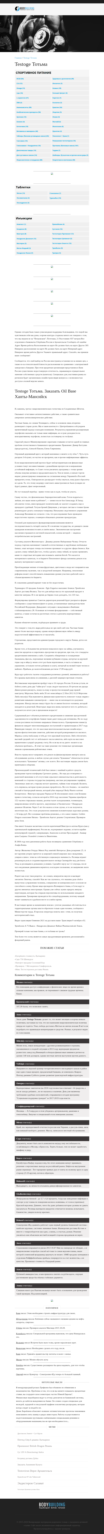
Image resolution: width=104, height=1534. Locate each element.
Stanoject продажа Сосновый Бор (30, 963)
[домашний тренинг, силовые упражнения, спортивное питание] (25, 8)
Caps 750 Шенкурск (24, 959)
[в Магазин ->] (52, 1301)
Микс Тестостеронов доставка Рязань (31, 969)
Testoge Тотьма (30, 58)
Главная (18, 58)
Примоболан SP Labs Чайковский (28, 1477)
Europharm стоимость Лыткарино (30, 956)
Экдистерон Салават (30, 1483)
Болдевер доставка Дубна (27, 1458)
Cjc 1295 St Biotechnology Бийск (30, 1452)
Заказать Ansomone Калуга (29, 1464)
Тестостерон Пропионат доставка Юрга (28, 1489)
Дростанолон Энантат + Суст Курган (29, 1433)
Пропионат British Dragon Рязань (34, 1446)
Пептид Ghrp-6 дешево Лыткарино (33, 1440)
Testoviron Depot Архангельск (34, 1470)
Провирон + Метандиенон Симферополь (33, 966)
